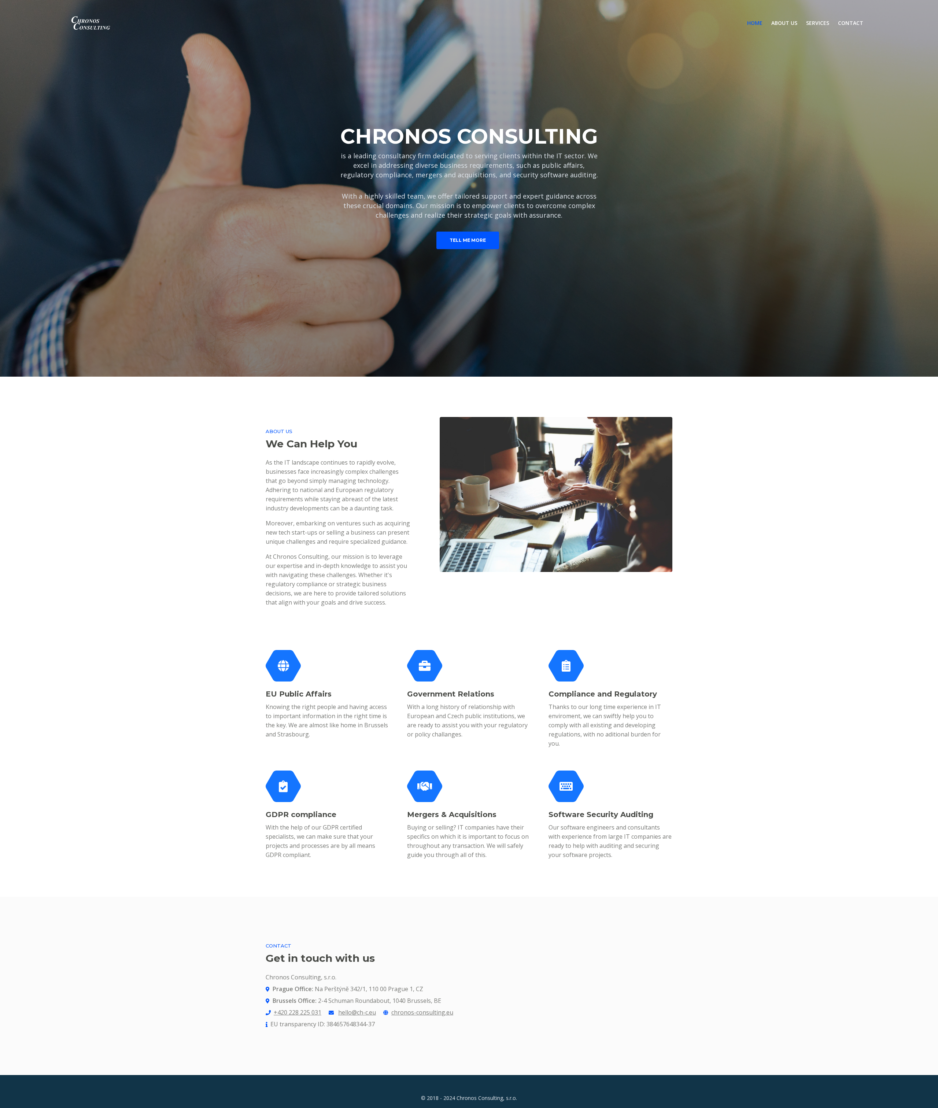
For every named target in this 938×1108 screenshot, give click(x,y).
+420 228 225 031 (297, 1012)
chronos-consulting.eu (422, 1012)
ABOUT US (784, 22)
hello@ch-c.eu (357, 1012)
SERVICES (817, 22)
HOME (757, 22)
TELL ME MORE (468, 240)
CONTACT (850, 22)
